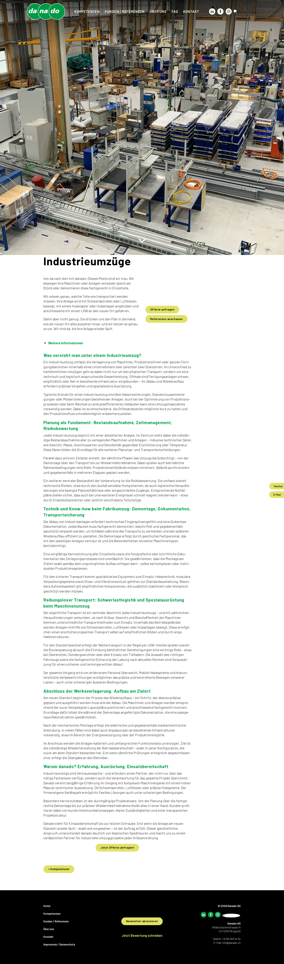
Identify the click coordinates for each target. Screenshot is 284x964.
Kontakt (191, 11)
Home (46, 905)
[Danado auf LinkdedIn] (203, 915)
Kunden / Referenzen (124, 11)
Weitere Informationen (63, 343)
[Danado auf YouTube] (245, 12)
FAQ (174, 11)
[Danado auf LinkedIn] (212, 12)
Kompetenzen (87, 11)
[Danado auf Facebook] (220, 12)
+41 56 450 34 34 (231, 938)
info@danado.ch (231, 942)
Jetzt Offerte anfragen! (117, 847)
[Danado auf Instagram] (228, 12)
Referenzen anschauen (166, 319)
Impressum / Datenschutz (59, 944)
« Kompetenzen (59, 869)
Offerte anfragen (162, 309)
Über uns (158, 11)
